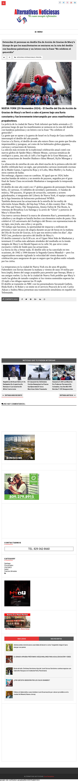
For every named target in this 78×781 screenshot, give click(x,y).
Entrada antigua (66, 395)
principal (39, 57)
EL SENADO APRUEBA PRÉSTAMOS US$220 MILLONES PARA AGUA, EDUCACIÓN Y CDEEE (42, 657)
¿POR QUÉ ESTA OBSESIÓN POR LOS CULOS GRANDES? (32, 680)
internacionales (29, 57)
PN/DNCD (8, 567)
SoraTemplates (49, 776)
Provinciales (8, 565)
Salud (6, 569)
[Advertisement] (39, 328)
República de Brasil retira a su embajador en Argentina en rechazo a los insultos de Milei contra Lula (14, 385)
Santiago (7, 563)
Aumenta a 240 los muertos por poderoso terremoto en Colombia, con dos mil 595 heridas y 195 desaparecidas (62, 385)
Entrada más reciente (13, 395)
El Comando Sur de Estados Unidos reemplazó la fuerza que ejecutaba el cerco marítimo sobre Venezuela (38, 385)
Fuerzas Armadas (10, 571)
